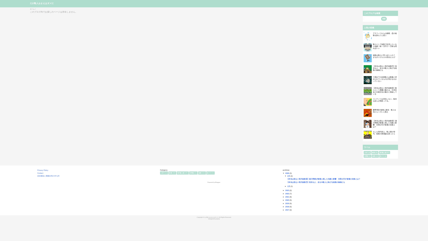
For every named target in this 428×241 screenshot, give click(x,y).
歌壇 (373, 152)
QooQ (218, 219)
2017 (287, 210)
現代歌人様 (383, 152)
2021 (287, 197)
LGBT (366, 152)
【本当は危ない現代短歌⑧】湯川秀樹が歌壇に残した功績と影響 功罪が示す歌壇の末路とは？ (385, 124)
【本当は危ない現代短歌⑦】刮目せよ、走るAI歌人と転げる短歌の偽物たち (385, 68)
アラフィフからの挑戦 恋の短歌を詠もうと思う (385, 34)
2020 (287, 200)
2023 (287, 190)
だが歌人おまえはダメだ (42, 3)
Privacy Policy (42, 170)
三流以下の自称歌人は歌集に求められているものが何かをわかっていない (385, 79)
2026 (287, 173)
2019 (287, 203)
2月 (288, 176)
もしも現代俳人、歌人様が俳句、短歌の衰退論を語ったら (384, 133)
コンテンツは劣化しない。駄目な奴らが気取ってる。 (385, 100)
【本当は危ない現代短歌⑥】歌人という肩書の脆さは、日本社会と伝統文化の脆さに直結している (385, 91)
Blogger (217, 182)
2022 (287, 194)
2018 (287, 207)
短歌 (373, 156)
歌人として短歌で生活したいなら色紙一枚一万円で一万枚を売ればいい (385, 46)
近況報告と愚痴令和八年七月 (48, 176)
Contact (40, 173)
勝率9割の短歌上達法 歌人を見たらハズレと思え (384, 111)
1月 (288, 186)
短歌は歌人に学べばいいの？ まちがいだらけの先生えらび (385, 56)
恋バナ (382, 156)
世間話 (366, 156)
